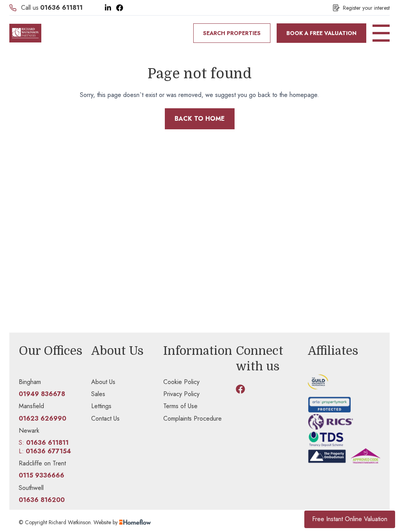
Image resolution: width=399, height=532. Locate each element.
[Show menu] (381, 33)
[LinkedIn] (107, 7)
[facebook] (240, 389)
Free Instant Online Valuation (349, 518)
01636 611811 (61, 7)
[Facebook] (119, 7)
